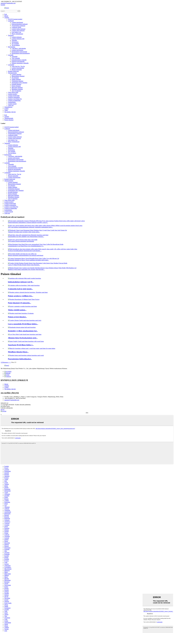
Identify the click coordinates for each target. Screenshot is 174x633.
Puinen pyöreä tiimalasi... (17, 317)
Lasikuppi (11, 21)
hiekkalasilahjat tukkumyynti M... (21, 282)
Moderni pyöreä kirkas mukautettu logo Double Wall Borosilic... (26, 269)
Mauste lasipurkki (17, 69)
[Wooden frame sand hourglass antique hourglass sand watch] (26, 355)
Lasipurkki (11, 64)
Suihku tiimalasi (16, 79)
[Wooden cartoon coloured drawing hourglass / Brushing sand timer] (28, 292)
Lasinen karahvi (12, 94)
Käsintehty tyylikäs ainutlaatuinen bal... (23, 331)
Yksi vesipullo (16, 58)
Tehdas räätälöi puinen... (17, 310)
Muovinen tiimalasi (17, 87)
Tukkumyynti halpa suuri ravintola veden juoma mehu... (24, 232)
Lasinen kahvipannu (17, 50)
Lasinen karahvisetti (13, 95)
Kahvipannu (11, 47)
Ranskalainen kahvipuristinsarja (21, 53)
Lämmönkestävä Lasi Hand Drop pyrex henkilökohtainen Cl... (26, 246)
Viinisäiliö (14, 56)
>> (10, 362)
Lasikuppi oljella (16, 27)
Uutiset (6, 108)
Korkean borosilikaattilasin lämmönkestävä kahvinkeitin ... (24, 250)
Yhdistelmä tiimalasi (17, 81)
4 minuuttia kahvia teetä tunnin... (20, 289)
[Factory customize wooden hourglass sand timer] (22, 306)
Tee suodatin (15, 43)
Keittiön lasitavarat (13, 71)
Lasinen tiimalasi (16, 74)
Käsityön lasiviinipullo (18, 61)
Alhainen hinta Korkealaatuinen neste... (23, 338)
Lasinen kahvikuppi (17, 22)
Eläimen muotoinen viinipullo (20, 63)
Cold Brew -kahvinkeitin (19, 48)
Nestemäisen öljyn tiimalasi (19, 82)
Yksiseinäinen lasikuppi (18, 25)
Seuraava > (6, 362)
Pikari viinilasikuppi (17, 34)
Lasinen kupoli (12, 104)
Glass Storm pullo (13, 92)
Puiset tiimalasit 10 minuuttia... (19, 303)
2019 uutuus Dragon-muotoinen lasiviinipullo (21, 241)
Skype (2, 409)
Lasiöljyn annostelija (14, 97)
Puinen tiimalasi (16, 86)
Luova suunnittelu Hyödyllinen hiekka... (23, 324)
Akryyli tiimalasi (16, 91)
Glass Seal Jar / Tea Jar (18, 66)
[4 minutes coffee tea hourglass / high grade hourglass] (24, 285)
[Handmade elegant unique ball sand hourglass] (22, 327)
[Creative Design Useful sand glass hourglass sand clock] (24, 320)
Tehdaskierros (8, 107)
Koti (5, 14)
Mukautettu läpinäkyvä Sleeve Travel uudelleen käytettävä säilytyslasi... (28, 260)
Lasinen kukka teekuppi (18, 29)
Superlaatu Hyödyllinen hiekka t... (21, 345)
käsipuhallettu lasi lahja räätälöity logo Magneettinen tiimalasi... (26, 236)
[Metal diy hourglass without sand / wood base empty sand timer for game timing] (31, 348)
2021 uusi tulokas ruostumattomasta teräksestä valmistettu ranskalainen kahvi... (30, 227)
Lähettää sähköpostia (7, 408)
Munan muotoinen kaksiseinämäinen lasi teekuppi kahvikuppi (25, 255)
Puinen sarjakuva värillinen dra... (20, 296)
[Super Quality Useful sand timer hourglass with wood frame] (26, 341)
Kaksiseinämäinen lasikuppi (20, 24)
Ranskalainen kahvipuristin (19, 51)
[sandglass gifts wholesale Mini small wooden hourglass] (24, 278)
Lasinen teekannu (17, 37)
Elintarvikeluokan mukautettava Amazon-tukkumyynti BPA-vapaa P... (28, 222)
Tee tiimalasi (15, 77)
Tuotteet (6, 17)
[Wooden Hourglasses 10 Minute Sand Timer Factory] (24, 299)
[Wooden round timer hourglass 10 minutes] (21, 313)
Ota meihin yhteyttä (10, 112)
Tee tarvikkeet (16, 45)
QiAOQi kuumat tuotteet (15, 19)
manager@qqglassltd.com (11, 400)
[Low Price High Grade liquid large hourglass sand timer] (24, 334)
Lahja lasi (11, 105)
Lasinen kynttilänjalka (14, 100)
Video (6, 110)
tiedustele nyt (4, 403)
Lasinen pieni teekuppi (18, 30)
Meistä (6, 16)
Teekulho (14, 40)
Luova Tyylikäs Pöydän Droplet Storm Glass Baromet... (24, 265)
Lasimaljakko (12, 102)
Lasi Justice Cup (16, 32)
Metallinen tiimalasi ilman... (18, 352)
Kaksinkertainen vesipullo (19, 60)
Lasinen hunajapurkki (18, 68)
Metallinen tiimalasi (17, 89)
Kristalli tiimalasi (16, 84)
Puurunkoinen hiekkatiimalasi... (20, 359)
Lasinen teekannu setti (18, 38)
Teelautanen (15, 42)
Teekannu (11, 35)
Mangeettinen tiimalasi (18, 76)
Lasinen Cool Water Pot (15, 99)
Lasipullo (10, 55)
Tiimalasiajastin (12, 73)
